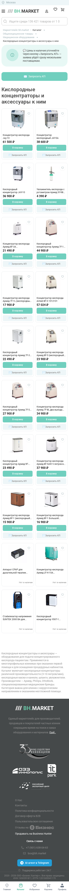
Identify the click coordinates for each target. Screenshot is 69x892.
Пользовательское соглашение (34, 821)
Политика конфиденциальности (34, 810)
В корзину (17, 147)
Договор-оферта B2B (27, 816)
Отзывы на (22, 827)
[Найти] (5, 21)
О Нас (18, 800)
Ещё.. (52, 732)
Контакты (21, 805)
